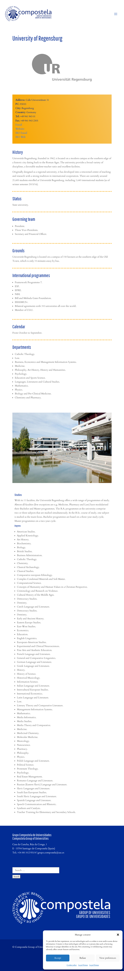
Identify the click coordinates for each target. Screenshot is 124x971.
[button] (117, 934)
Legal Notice (83, 965)
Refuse (83, 957)
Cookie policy (72, 965)
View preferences (107, 957)
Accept (57, 957)
